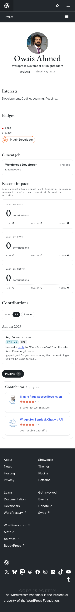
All (16, 314)
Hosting (9, 473)
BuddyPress (14, 545)
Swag (44, 513)
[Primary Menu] (66, 16)
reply (21, 347)
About (8, 460)
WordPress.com (17, 525)
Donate (45, 506)
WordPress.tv (15, 513)
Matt (9, 532)
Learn (8, 492)
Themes (44, 466)
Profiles (8, 17)
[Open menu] (69, 5)
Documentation (15, 499)
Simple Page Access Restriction (41, 396)
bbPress (11, 539)
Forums (27, 314)
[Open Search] (57, 5)
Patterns (44, 480)
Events (43, 499)
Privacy (9, 480)
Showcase (45, 460)
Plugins (12, 373)
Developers (12, 506)
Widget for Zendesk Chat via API (41, 419)
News (8, 466)
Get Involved (47, 492)
